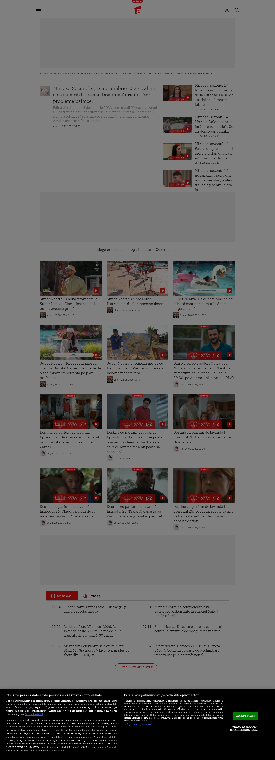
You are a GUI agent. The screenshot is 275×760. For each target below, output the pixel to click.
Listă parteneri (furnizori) (137, 724)
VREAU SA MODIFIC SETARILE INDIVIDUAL (244, 728)
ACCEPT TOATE (245, 716)
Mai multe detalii (34, 714)
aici (90, 736)
